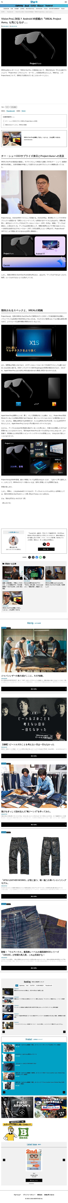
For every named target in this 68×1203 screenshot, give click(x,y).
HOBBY (17, 8)
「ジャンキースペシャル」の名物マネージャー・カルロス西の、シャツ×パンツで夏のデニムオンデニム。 (39, 1024)
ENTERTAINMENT (54, 8)
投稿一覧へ (46, 549)
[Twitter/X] (29, 557)
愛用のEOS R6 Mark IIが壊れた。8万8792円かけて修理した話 (28, 990)
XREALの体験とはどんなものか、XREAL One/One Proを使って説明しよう (55, 584)
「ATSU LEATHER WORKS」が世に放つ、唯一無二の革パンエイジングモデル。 (33, 881)
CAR (12, 8)
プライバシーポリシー (29, 1194)
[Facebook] (36, 557)
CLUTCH (32, 985)
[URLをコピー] (44, 557)
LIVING (22, 8)
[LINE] (40, 557)
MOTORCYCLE (30, 8)
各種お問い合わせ (49, 1194)
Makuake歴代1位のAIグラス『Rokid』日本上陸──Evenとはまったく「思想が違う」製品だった (33, 584)
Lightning (4, 627)
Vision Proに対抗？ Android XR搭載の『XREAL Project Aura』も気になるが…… (35, 11)
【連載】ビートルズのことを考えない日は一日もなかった (27, 744)
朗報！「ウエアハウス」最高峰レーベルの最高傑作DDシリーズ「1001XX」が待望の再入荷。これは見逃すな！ (30, 953)
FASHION (6, 8)
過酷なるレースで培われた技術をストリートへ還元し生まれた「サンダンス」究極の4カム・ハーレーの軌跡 (39, 999)
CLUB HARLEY (40, 985)
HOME (2, 11)
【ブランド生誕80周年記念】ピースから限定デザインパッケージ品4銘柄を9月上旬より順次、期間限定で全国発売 (39, 1016)
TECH (63, 8)
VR (7, 107)
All (16, 985)
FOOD (46, 8)
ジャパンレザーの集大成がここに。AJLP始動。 (23, 675)
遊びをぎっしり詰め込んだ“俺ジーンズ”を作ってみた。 (26, 811)
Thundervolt (10, 11)
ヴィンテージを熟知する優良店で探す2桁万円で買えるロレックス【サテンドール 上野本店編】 (36, 1007)
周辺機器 (14, 107)
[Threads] (33, 557)
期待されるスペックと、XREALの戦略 (15, 124)
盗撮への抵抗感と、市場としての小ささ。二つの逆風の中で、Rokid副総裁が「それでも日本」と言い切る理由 (12, 585)
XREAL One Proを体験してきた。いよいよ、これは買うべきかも (11, 608)
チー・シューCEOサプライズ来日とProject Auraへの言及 (20, 121)
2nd (27, 985)
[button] (3, 1032)
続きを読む (34, 689)
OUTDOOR (39, 8)
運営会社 (39, 1194)
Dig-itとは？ (17, 1194)
